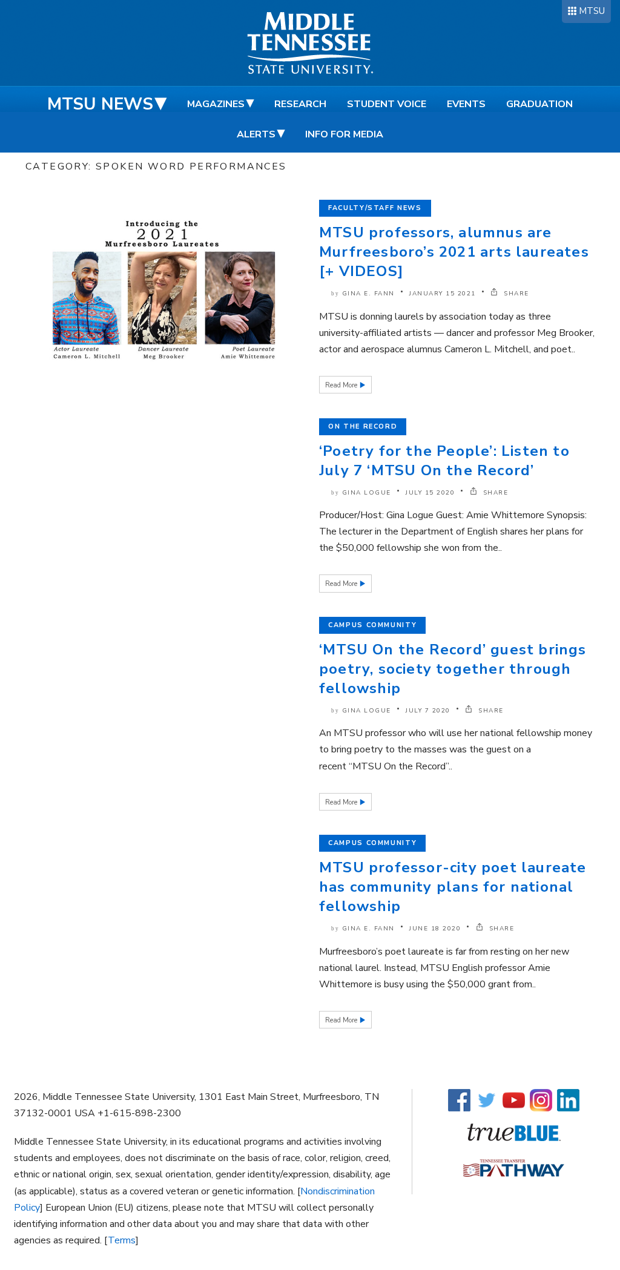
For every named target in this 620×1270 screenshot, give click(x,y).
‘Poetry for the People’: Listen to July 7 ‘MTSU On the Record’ (444, 460)
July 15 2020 (430, 493)
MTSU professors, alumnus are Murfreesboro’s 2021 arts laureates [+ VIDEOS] (454, 252)
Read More (342, 385)
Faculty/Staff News (375, 207)
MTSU (592, 11)
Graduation (539, 104)
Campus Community (372, 625)
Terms (122, 1240)
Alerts (256, 134)
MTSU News (100, 104)
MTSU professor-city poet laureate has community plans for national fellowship (453, 887)
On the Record (362, 426)
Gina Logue (366, 493)
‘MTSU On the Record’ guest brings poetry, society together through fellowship (453, 669)
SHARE (515, 293)
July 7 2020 (428, 710)
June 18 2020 (435, 928)
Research (300, 104)
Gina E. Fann (368, 293)
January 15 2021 (442, 293)
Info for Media (344, 134)
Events (466, 104)
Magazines (216, 104)
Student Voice (386, 104)
